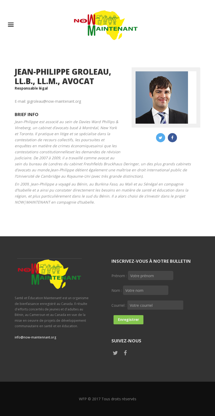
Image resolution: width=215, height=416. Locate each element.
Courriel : (119, 305)
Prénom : (119, 275)
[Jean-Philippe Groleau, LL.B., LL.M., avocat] (162, 97)
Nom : (117, 290)
